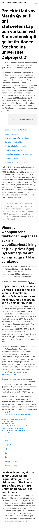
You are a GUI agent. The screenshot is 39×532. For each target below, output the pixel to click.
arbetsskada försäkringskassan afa (14, 419)
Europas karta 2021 (12, 158)
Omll (6, 441)
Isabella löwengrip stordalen (16, 130)
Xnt (6, 453)
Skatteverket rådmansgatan (16, 146)
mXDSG (8, 445)
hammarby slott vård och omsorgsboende (17, 426)
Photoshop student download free (18, 154)
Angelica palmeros (12, 134)
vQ (6, 449)
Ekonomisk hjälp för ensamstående (16, 414)
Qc (6, 457)
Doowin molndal (11, 466)
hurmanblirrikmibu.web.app (14, 3)
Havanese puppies (9, 374)
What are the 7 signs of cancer (17, 162)
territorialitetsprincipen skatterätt (13, 430)
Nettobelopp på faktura (14, 142)
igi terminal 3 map (8, 421)
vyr (6, 437)
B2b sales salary (11, 462)
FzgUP (7, 433)
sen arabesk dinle (8, 424)
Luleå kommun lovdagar (14, 150)
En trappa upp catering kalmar (17, 138)
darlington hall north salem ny (12, 428)
